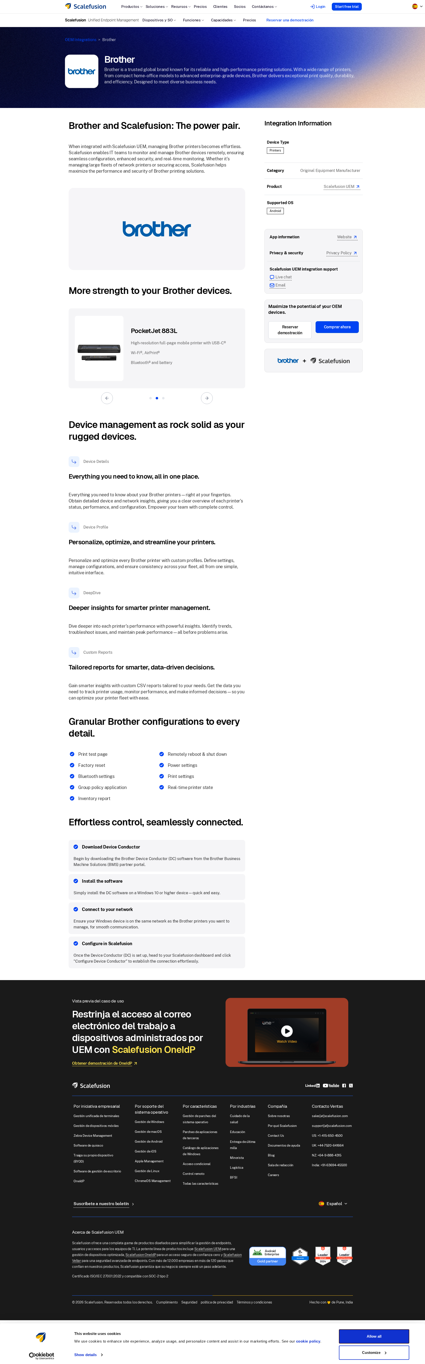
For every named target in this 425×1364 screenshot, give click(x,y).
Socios (239, 6)
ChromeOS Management (153, 1181)
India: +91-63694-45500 (329, 1165)
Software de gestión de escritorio (97, 1171)
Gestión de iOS (145, 1151)
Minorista (237, 1158)
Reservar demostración (290, 330)
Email (280, 285)
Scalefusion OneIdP (140, 1255)
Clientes (220, 6)
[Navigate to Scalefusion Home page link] (91, 1085)
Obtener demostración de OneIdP (102, 1063)
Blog (271, 1155)
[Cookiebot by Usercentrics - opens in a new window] (41, 1354)
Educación (237, 1132)
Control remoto (193, 1174)
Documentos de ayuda (284, 1145)
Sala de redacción (280, 1165)
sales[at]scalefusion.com (330, 1116)
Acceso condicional (197, 1164)
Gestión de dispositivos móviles (96, 1126)
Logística (236, 1167)
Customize (371, 1351)
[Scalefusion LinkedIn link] (312, 1085)
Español (334, 1203)
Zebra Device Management (93, 1135)
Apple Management (149, 1161)
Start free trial (347, 7)
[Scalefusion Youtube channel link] (331, 1085)
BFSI (233, 1177)
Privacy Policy (339, 253)
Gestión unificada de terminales (96, 1116)
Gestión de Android (149, 1141)
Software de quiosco (88, 1145)
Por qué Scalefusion (282, 1126)
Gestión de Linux (147, 1171)
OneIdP (79, 1181)
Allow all (374, 1335)
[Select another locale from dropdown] (417, 6)
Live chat (283, 277)
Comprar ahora (337, 327)
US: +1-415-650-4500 (327, 1135)
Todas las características (200, 1183)
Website (344, 237)
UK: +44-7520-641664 (328, 1145)
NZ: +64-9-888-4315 (326, 1155)
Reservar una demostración (290, 20)
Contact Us (276, 1135)
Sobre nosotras (279, 1116)
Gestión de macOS (148, 1132)
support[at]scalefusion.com (332, 1126)
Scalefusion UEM (339, 186)
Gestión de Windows (149, 1122)
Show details (85, 1353)
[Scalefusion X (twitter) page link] (351, 1085)
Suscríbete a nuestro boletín (102, 1203)
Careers (273, 1175)
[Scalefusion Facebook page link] (344, 1085)
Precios (200, 6)
